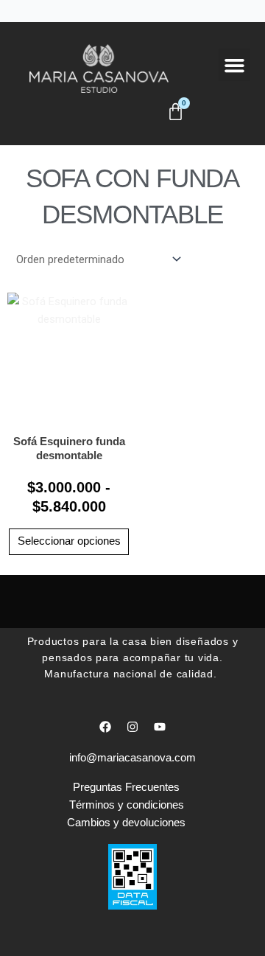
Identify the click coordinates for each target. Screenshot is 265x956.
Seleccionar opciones (69, 541)
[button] (235, 65)
